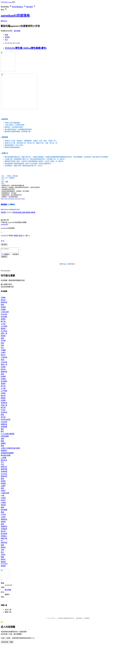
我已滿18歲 (5, 642)
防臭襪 (3, 309)
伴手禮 (3, 340)
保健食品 (4, 403)
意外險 (3, 417)
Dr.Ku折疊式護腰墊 (7, 434)
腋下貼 (3, 321)
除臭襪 (3, 307)
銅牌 (2, 488)
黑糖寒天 (4, 450)
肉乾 (2, 345)
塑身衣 (3, 559)
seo (2, 540)
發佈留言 (4, 256)
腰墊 (2, 441)
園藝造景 (4, 424)
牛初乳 (3, 410)
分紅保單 (4, 422)
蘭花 (2, 431)
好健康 (3, 400)
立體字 (3, 486)
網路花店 (4, 467)
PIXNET (53, 618)
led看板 (3, 502)
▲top (2, 241)
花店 (2, 464)
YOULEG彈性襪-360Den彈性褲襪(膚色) (26, 48)
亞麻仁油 (4, 405)
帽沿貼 (3, 300)
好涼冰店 (4, 314)
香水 (2, 552)
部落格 (7, 37)
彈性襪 (3, 204)
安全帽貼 (4, 317)
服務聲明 (87, 618)
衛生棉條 (4, 534)
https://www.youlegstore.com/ (10, 209)
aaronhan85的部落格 (15, 15)
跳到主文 (4, 21)
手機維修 (4, 529)
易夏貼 (3, 319)
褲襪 (19, 212)
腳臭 (2, 305)
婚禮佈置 (4, 469)
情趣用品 (4, 519)
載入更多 (4, 244)
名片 (6, 39)
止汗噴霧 (4, 326)
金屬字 (3, 490)
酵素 (2, 415)
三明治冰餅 (5, 312)
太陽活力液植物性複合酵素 (10, 448)
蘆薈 (2, 545)
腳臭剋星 (4, 302)
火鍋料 (3, 352)
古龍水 (3, 554)
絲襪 (23, 212)
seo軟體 (3, 458)
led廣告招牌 (5, 493)
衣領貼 (3, 297)
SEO (2, 462)
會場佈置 (4, 471)
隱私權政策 (79, 618)
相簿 (6, 35)
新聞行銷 (4, 542)
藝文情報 (17, 31)
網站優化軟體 (5, 455)
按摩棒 (3, 522)
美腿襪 (32, 212)
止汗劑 (3, 324)
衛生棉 (3, 531)
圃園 (2, 557)
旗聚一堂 (4, 333)
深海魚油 (4, 412)
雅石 (2, 429)
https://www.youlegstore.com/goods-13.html (13, 198)
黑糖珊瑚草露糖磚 (7, 453)
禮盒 (2, 338)
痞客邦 (16, 235)
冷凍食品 (4, 357)
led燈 (2, 495)
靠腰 (2, 438)
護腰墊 (3, 443)
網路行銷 (4, 538)
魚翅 (2, 360)
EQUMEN (4, 564)
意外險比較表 (5, 419)
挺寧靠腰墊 (5, 436)
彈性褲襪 (4, 510)
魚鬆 (2, 343)
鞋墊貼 (3, 328)
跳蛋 (2, 524)
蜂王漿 (3, 407)
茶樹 (2, 550)
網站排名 (4, 460)
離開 (11, 642)
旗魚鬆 (3, 336)
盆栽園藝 (4, 427)
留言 (20, 235)
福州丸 (3, 355)
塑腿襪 (27, 212)
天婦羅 (3, 350)
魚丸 (2, 348)
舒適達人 (4, 536)
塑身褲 (3, 562)
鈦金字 (3, 500)
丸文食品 (4, 331)
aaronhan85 (4, 224)
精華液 (3, 547)
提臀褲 (3, 566)
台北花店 (4, 474)
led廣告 (3, 498)
